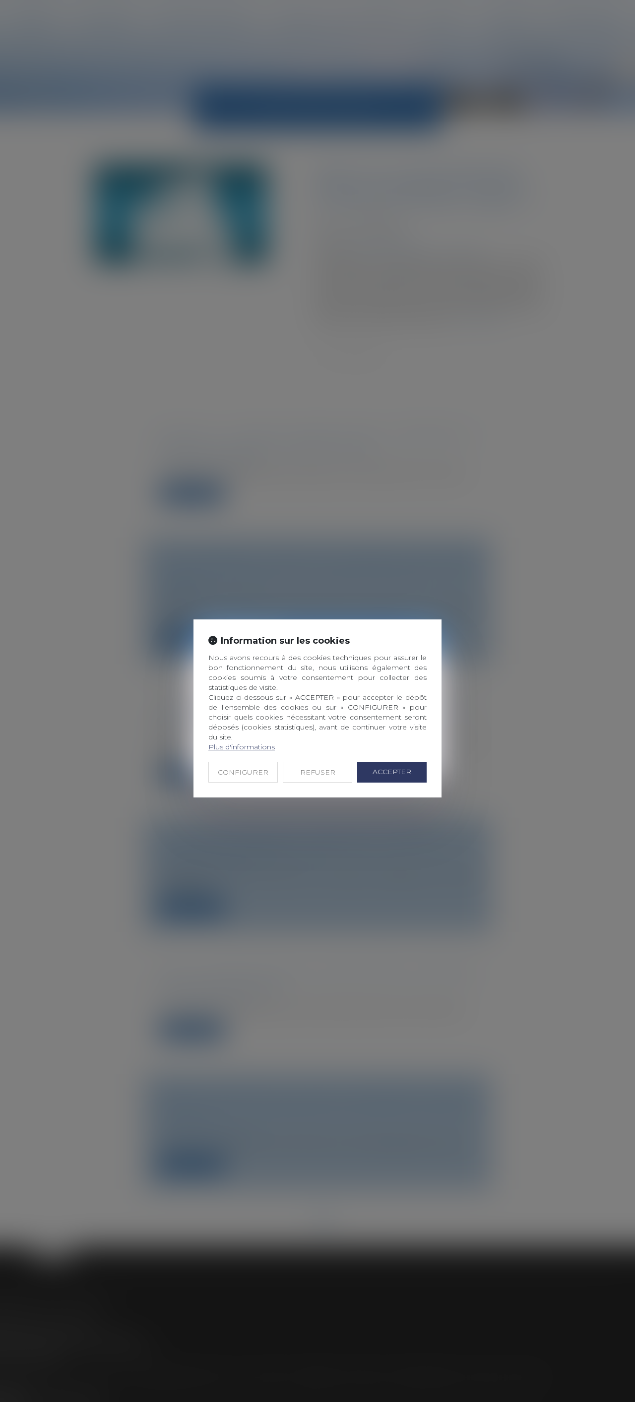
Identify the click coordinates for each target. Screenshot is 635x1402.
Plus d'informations (241, 746)
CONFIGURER (243, 772)
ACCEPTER (392, 771)
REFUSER (317, 772)
